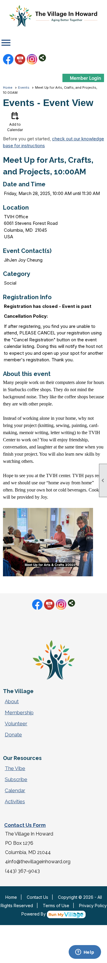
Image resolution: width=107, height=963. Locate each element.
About (12, 701)
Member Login (85, 78)
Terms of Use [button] (56, 905)
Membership (19, 712)
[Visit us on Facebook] (8, 59)
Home (7, 87)
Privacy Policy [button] (93, 905)
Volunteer (16, 724)
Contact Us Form (25, 825)
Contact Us (37, 897)
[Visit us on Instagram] (32, 59)
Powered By (34, 913)
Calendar (15, 790)
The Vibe (15, 768)
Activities (15, 801)
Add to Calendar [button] (15, 121)
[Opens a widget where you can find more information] (84, 952)
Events (23, 87)
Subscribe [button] (16, 779)
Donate (13, 735)
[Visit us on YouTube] (20, 59)
